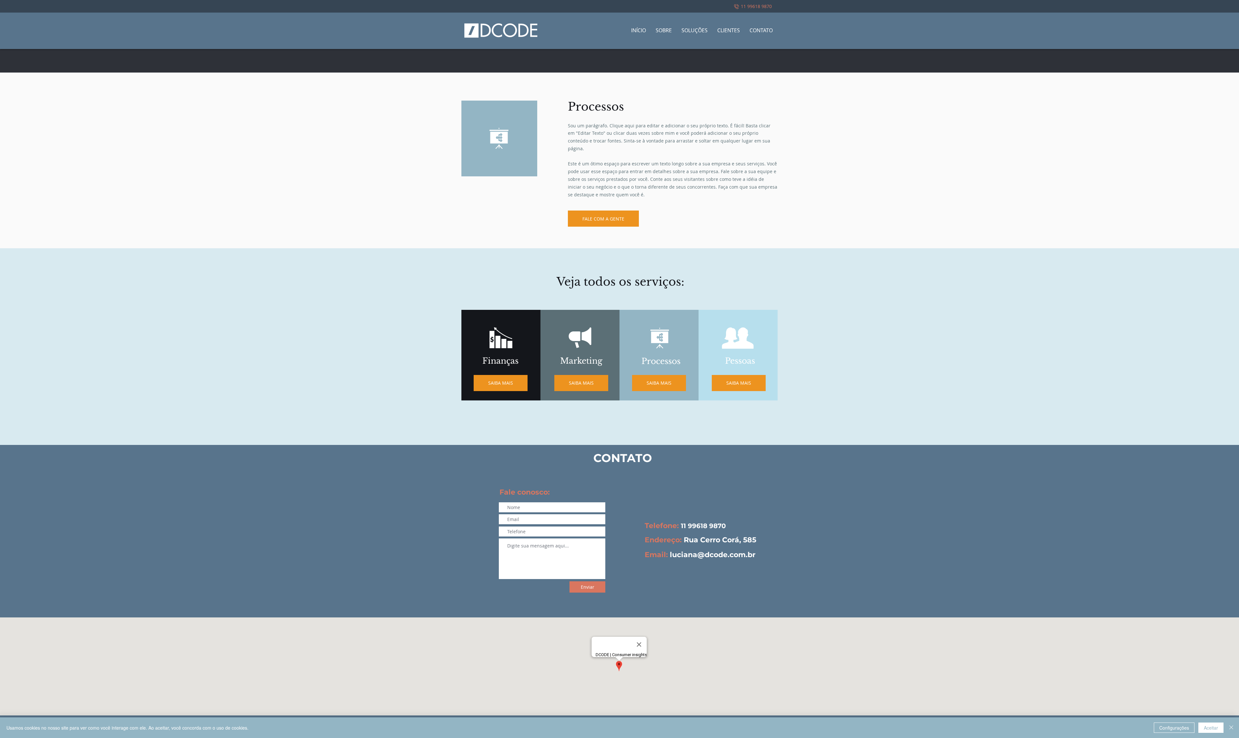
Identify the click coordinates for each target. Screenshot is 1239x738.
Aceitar (1211, 727)
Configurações (1174, 727)
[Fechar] (1231, 728)
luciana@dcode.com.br (712, 554)
